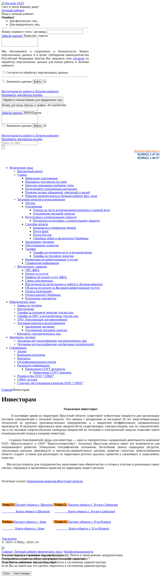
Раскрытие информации (33, 365)
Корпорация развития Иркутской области (55, 481)
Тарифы (30, 249)
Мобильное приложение (41, 178)
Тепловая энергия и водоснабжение (41, 199)
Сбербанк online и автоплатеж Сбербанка (60, 238)
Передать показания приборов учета (49, 185)
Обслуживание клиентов (42, 245)
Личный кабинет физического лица (38, 551)
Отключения (33, 206)
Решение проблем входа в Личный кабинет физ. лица (61, 196)
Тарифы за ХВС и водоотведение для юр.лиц (47, 316)
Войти (37, 81)
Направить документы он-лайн (46, 181)
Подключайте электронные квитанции (51, 189)
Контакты (23, 358)
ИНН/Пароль (32, 112)
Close (6, 573)
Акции (22, 351)
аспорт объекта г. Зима (30, 521)
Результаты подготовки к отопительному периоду (66, 220)
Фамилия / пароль (36, 35)
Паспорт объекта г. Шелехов (34, 504)
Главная (7, 389)
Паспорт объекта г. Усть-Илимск (89, 521)
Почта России (42, 234)
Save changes (22, 573)
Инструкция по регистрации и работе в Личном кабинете (64, 284)
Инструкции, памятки (32, 266)
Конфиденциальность (78, 551)
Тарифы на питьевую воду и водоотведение (62, 252)
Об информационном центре (36, 362)
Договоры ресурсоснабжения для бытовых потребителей (55, 344)
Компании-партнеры (31, 354)
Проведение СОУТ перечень (52, 372)
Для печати (9, 538)
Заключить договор (22, 337)
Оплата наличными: (38, 291)
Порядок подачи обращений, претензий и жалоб (57, 192)
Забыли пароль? (12, 35)
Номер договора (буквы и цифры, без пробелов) (34, 105)
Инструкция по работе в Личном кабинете (30, 91)
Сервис (22, 174)
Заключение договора (39, 241)
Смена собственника (39, 280)
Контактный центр (30, 171)
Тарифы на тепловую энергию (53, 256)
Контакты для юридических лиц (39, 333)
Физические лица (21, 167)
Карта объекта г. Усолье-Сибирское (85, 511)
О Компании (18, 347)
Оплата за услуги (36, 273)
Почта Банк (40, 231)
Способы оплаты (36, 224)
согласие (78, 58)
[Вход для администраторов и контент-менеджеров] (3, 548)
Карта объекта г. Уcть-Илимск (82, 528)
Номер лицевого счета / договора (24, 31)
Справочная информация (42, 263)
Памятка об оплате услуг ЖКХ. (46, 277)
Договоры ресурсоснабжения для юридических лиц (52, 340)
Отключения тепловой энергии (54, 213)
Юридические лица (22, 302)
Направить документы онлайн (22, 95)
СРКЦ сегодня (27, 379)
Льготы (30, 203)
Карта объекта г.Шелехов (26, 511)
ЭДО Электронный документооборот (42, 319)
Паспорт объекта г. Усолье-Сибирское (93, 504)
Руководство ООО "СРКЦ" (35, 376)
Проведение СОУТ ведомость (45, 369)
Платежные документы (40, 298)
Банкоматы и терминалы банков (54, 227)
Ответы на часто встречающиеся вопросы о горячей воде (71, 210)
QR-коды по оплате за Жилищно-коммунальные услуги (62, 287)
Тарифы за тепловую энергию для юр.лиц (45, 312)
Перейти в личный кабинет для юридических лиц (32, 99)
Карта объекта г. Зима (23, 528)
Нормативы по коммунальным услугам (51, 259)
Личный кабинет (13, 10)
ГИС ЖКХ (32, 270)
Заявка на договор (29, 305)
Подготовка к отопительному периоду (51, 217)
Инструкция (25, 309)
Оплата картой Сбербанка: (43, 294)
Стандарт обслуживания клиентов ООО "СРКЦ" (50, 383)
